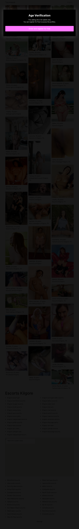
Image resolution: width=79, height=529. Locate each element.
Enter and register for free (39, 29)
